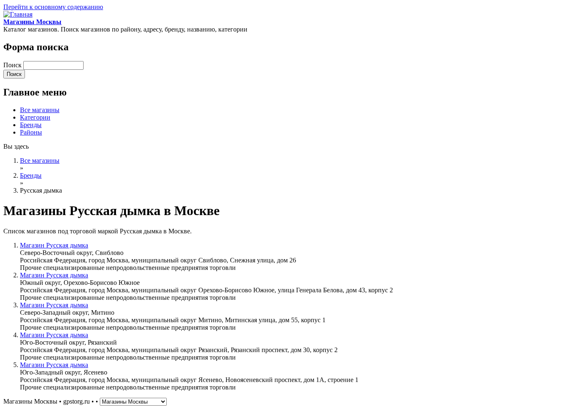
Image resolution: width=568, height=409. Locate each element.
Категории (35, 117)
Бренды (31, 124)
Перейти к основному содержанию (53, 6)
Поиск (13, 65)
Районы (31, 132)
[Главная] (17, 14)
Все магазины (39, 109)
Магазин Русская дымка (54, 245)
